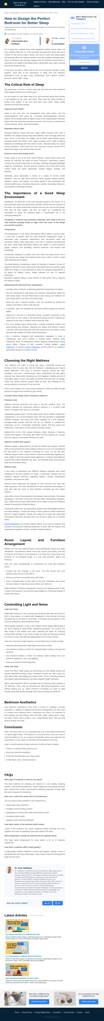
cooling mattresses (32, 347)
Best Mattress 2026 (78, 24)
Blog (63, 2)
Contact (79, 1012)
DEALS (36, 6)
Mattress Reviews (40, 2)
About (87, 1012)
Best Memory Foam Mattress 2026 (83, 29)
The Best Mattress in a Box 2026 (82, 38)
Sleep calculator (39, 1001)
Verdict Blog (14, 13)
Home (6, 13)
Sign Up (84, 68)
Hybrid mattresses (11, 524)
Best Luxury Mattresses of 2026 (82, 33)
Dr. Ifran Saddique (58, 44)
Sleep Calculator (93, 2)
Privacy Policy (27, 1012)
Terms (17, 1012)
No (59, 903)
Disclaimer (57, 1012)
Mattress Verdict (20, 4)
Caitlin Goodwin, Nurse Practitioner (19, 42)
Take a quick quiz (89, 1001)
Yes (48, 903)
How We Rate (69, 1012)
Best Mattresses (54, 2)
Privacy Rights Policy (42, 1012)
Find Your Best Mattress (76, 2)
